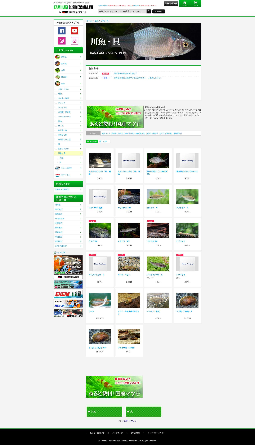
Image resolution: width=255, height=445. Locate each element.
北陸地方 (58, 223)
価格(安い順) (129, 133)
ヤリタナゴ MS (124, 208)
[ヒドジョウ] (187, 230)
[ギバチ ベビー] (129, 264)
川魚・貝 (104, 21)
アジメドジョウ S (96, 275)
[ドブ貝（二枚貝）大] (187, 300)
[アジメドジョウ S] (99, 264)
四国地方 (58, 241)
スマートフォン (130, 421)
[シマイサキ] (187, 264)
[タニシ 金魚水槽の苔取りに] (129, 300)
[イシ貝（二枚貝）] (158, 300)
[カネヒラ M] (158, 197)
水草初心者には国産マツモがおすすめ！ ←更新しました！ (138, 78)
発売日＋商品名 (152, 133)
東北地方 (58, 209)
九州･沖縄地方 (61, 246)
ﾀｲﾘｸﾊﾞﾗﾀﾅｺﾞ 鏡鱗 (95, 208)
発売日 (121, 133)
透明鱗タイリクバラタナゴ (187, 171)
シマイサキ (180, 275)
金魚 (96, 21)
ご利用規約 (135, 433)
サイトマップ (117, 433)
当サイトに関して (97, 433)
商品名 (114, 133)
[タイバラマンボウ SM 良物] (129, 160)
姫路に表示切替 (171, 3)
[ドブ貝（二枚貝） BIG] (100, 337)
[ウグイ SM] (100, 230)
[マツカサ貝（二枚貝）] (129, 337)
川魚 (93, 411)
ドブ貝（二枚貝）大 (184, 311)
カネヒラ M (152, 208)
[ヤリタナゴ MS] (129, 197)
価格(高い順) (140, 133)
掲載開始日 (178, 133)
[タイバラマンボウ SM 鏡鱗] (100, 160)
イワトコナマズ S (154, 275)
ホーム (89, 21)
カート (195, 3)
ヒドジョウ (180, 241)
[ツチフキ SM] (158, 230)
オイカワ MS (123, 241)
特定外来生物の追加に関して (125, 73)
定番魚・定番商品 (62, 189)
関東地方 (58, 214)
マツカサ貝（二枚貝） (127, 348)
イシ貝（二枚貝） (154, 311)
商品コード (106, 133)
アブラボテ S (182, 208)
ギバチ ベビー (124, 275)
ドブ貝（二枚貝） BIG (97, 348)
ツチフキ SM (152, 241)
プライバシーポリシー (156, 433)
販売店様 (136, 5)
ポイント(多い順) (166, 133)
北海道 (58, 205)
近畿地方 (58, 232)
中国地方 (58, 237)
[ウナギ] (100, 300)
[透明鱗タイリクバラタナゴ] (187, 160)
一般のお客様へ (103, 5)
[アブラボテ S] (187, 197)
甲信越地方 (59, 218)
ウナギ (91, 311)
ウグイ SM (93, 241)
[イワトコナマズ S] (158, 264)
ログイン (184, 3)
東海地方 (58, 228)
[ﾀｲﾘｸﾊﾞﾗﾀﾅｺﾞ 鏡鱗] (99, 197)
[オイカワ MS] (129, 230)
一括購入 (104, 141)
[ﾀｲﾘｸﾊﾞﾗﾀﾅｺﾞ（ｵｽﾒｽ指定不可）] (158, 160)
